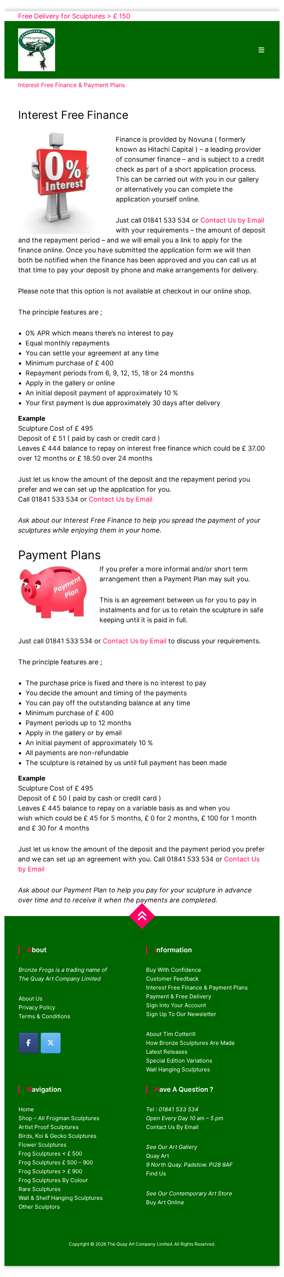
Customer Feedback (172, 978)
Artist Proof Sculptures (48, 1126)
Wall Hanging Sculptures (178, 1069)
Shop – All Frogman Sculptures (58, 1118)
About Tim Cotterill (171, 1033)
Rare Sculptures (39, 1188)
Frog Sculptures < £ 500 (50, 1153)
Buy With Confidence (173, 969)
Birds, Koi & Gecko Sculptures (57, 1135)
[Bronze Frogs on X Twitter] (51, 1043)
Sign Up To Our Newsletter (181, 1014)
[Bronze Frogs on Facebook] (28, 1043)
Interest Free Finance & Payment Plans (197, 987)
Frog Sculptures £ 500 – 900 (55, 1162)
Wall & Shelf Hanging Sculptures (60, 1197)
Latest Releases (166, 1051)
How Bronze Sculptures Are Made (190, 1042)
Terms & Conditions (44, 1016)
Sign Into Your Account (176, 1005)
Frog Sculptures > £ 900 (50, 1171)
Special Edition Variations (179, 1060)
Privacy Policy (36, 1007)
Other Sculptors (39, 1206)
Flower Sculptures (42, 1144)
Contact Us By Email (172, 1126)
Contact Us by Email (232, 220)
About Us (30, 998)
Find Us (156, 1173)
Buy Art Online (165, 1202)
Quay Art (157, 1155)
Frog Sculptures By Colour (53, 1180)
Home (26, 1109)
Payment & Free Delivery (178, 996)
